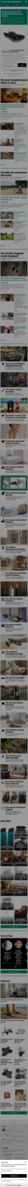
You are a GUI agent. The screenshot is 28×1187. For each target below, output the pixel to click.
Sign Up (14, 1176)
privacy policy (7, 1181)
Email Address (7, 1171)
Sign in (19, 1185)
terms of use (23, 1179)
